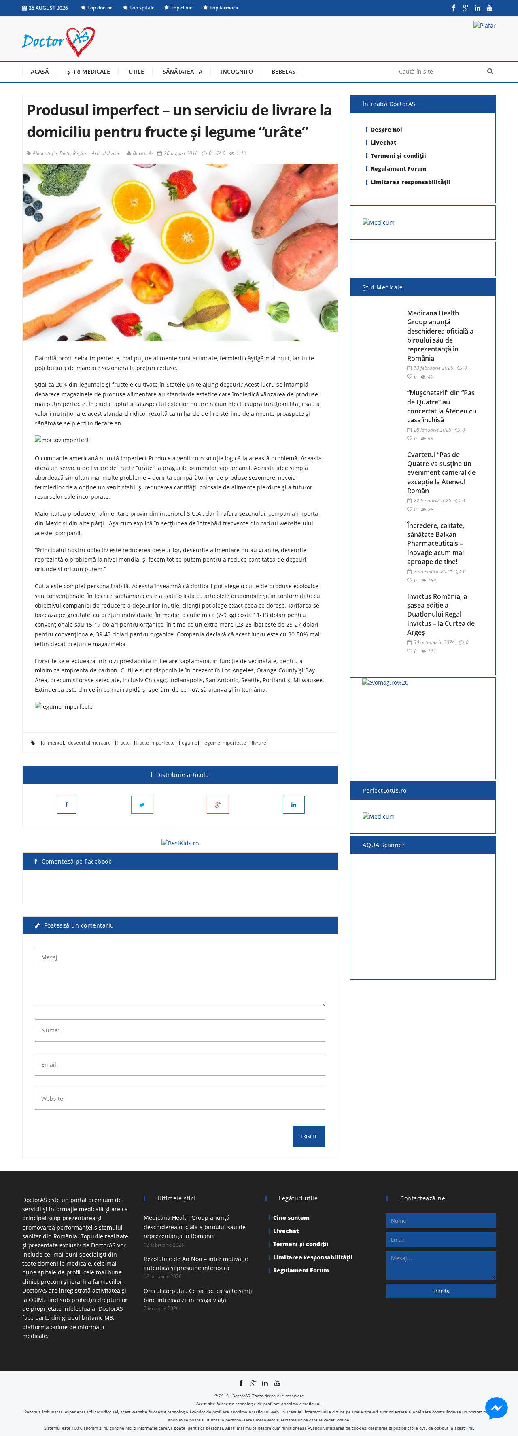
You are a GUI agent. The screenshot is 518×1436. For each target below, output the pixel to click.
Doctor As (143, 153)
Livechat (383, 142)
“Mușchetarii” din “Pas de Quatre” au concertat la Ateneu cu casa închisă (441, 406)
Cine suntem (291, 1217)
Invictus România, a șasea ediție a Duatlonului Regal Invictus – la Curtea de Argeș (441, 614)
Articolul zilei (105, 153)
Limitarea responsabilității (410, 182)
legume (188, 742)
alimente (52, 742)
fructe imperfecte (155, 742)
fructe (123, 742)
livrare (259, 742)
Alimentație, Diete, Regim (59, 153)
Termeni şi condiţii (398, 156)
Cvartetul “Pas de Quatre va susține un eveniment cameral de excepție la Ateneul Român (441, 473)
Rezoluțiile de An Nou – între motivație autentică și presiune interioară (196, 1263)
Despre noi (386, 129)
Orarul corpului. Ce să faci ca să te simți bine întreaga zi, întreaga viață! (198, 1295)
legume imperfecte (224, 742)
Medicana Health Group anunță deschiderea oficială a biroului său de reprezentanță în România (440, 335)
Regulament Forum (399, 168)
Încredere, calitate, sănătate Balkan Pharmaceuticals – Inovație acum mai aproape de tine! (435, 543)
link (469, 1428)
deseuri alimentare (89, 742)
